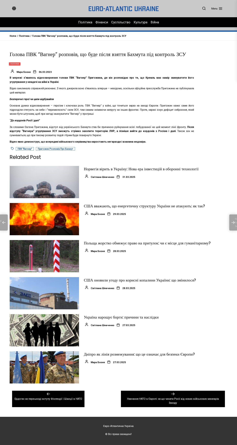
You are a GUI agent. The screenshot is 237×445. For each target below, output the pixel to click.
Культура (140, 22)
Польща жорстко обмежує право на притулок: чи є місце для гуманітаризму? (147, 243)
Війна (155, 22)
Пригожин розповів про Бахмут (55, 149)
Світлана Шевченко (102, 177)
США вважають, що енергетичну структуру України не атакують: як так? (144, 206)
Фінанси (101, 22)
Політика (85, 22)
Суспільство (120, 22)
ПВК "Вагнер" (25, 149)
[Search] (204, 8)
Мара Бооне (24, 72)
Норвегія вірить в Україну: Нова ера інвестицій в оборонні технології (141, 169)
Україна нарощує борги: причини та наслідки (121, 317)
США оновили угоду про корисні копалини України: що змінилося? (140, 280)
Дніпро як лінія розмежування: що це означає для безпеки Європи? (139, 354)
